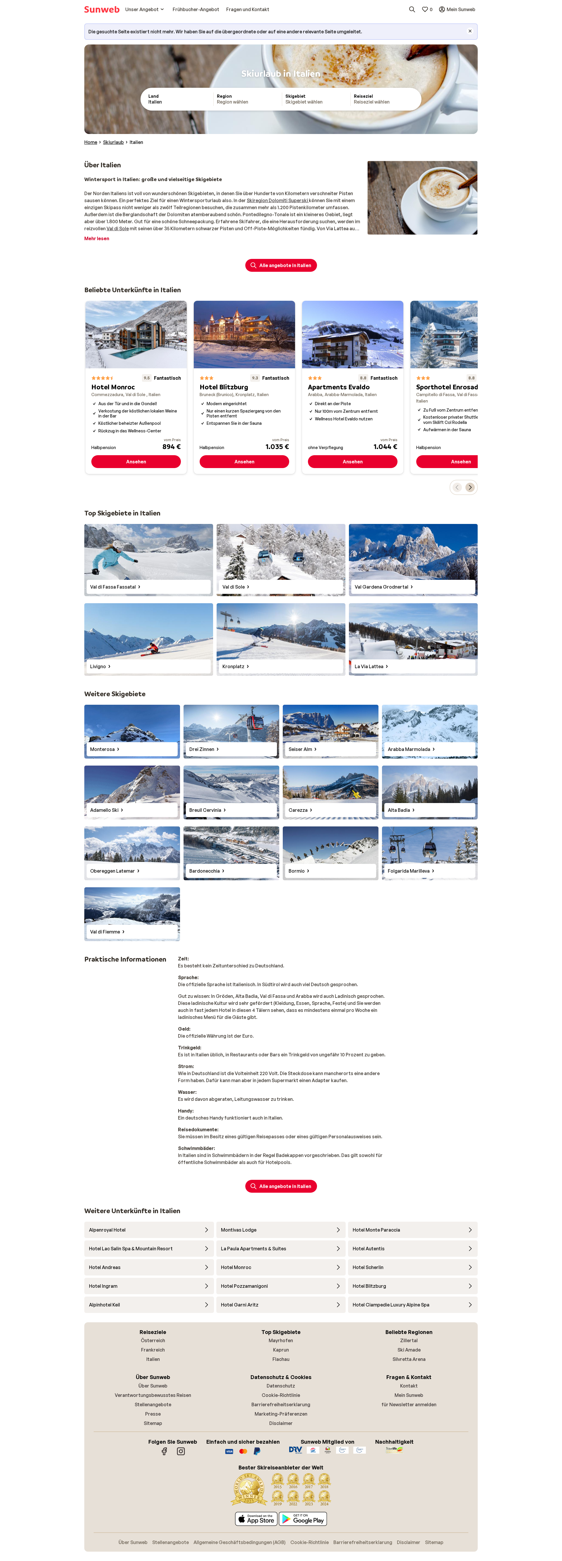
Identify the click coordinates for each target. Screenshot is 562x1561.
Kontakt (409, 1386)
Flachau (281, 1359)
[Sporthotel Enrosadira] (461, 387)
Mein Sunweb (409, 1395)
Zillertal (409, 1340)
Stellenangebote (153, 1404)
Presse (153, 1414)
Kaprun (281, 1350)
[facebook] (164, 1454)
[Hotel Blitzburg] (244, 387)
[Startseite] (101, 9)
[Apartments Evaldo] (352, 387)
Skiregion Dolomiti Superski (278, 200)
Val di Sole (118, 228)
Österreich (153, 1340)
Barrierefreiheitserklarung (280, 1404)
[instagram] (181, 1454)
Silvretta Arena (409, 1359)
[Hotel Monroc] (136, 387)
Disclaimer (281, 1423)
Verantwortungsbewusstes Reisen (153, 1395)
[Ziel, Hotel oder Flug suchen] (412, 9)
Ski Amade (409, 1350)
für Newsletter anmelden (408, 1404)
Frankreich (153, 1350)
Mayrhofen (281, 1340)
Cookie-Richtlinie (281, 1395)
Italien (153, 1359)
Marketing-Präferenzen (281, 1414)
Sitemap (153, 1423)
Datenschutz (281, 1386)
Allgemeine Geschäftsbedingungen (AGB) (239, 1542)
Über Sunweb (152, 1386)
